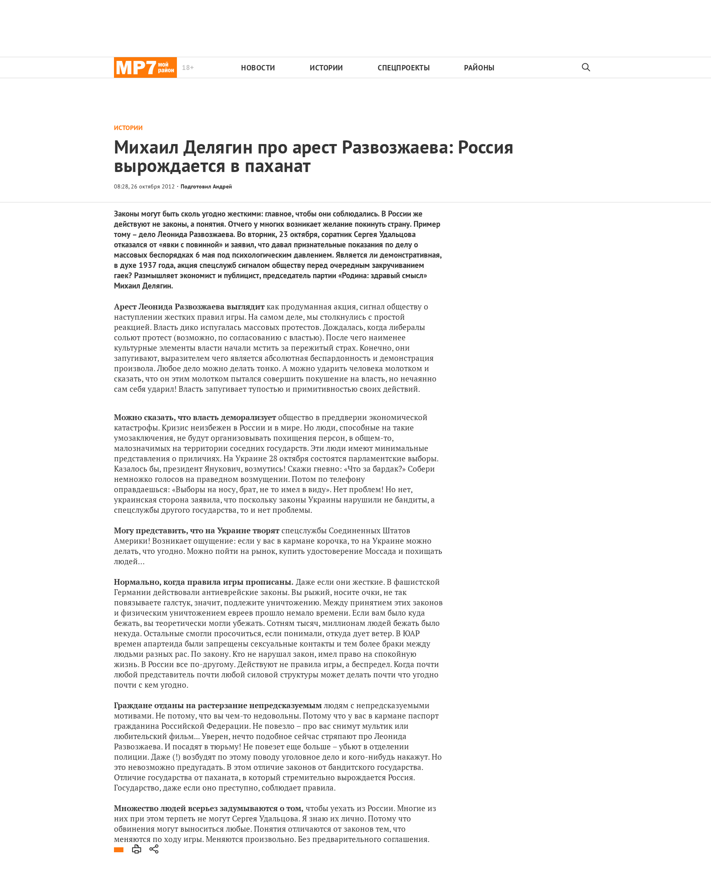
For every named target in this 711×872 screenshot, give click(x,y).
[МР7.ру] (145, 67)
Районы (479, 67)
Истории (326, 67)
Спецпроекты (404, 67)
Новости (258, 67)
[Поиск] (586, 67)
